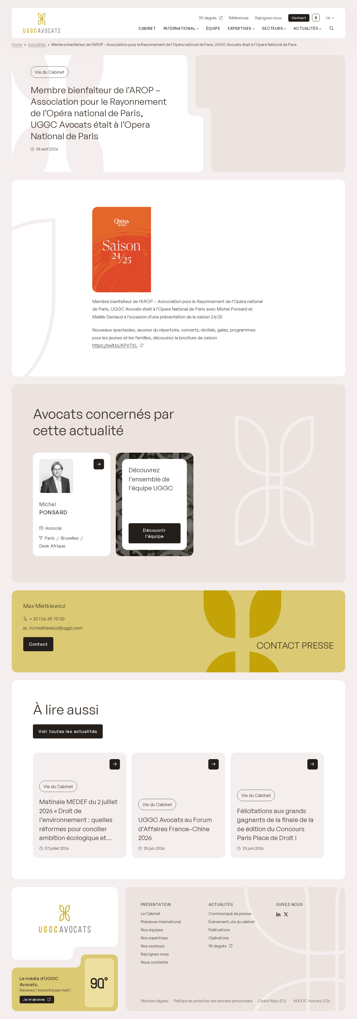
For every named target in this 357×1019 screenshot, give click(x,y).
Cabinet (147, 28)
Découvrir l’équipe (154, 533)
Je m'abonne (32, 1000)
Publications (219, 929)
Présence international (161, 921)
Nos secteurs (153, 946)
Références (239, 18)
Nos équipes (152, 929)
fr (328, 18)
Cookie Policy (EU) (272, 1001)
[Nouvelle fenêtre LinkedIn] (278, 914)
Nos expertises (154, 937)
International (179, 28)
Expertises (239, 28)
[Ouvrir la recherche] (331, 28)
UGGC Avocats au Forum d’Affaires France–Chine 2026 (175, 829)
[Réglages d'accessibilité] (316, 17)
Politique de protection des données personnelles (213, 1001)
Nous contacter (154, 962)
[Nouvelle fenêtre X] (286, 914)
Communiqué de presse (230, 913)
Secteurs (272, 28)
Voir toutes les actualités (67, 731)
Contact (299, 18)
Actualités (305, 28)
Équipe (213, 28)
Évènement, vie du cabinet (232, 921)
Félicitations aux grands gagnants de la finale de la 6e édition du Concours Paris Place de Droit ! (275, 824)
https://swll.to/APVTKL (114, 345)
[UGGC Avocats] (41, 23)
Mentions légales (155, 1001)
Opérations (219, 937)
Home (17, 44)
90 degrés (208, 18)
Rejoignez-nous (268, 18)
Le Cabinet (150, 913)
